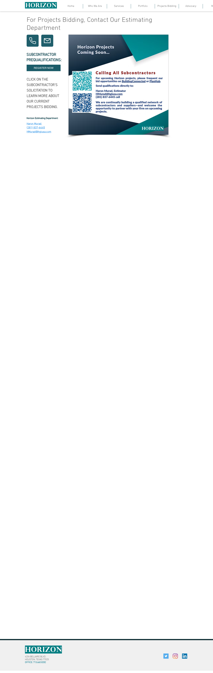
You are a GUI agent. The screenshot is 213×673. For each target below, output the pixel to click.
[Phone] (33, 41)
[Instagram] (175, 656)
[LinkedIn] (184, 656)
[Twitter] (166, 656)
